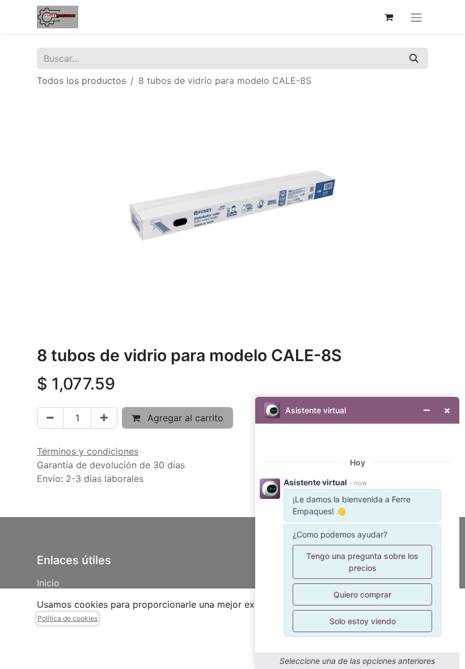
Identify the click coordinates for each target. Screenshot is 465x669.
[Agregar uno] (104, 418)
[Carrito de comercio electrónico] (388, 17)
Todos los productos (81, 80)
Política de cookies (67, 618)
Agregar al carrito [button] (184, 418)
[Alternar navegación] (416, 17)
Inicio (48, 582)
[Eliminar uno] (50, 418)
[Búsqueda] (414, 58)
